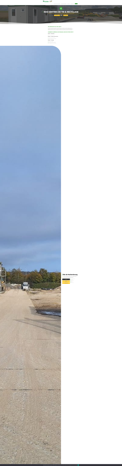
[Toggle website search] (79, 4)
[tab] (66, 279)
